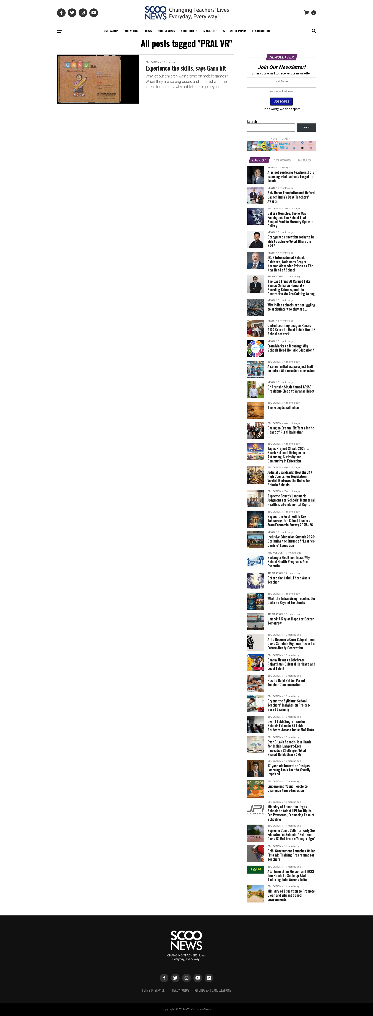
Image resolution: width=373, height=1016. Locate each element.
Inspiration (111, 30)
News (148, 30)
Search (252, 122)
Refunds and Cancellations (212, 990)
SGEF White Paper (234, 30)
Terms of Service (153, 990)
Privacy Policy (179, 990)
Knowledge (132, 30)
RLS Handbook (261, 30)
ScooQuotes (189, 30)
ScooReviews (166, 30)
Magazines (210, 30)
